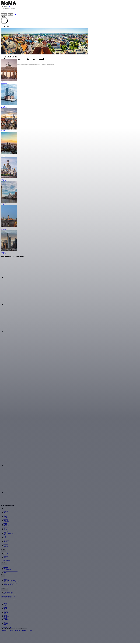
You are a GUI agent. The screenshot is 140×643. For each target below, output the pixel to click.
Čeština (5, 605)
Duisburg (6, 546)
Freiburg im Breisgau (8, 533)
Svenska (6, 623)
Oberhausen (6, 525)
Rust (5, 532)
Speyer (5, 524)
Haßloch (5, 542)
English (5, 603)
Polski (5, 620)
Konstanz (6, 541)
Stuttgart (5, 523)
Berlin (5, 508)
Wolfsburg (6, 534)
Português (6, 619)
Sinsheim (6, 538)
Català (5, 604)
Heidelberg (6, 521)
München (6, 511)
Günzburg (6, 527)
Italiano (5, 615)
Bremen (5, 528)
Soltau (5, 537)
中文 (5, 624)
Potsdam (5, 515)
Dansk (5, 607)
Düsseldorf (6, 517)
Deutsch (6, 608)
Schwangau (6, 530)
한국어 (5, 613)
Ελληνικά (6, 609)
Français (6, 612)
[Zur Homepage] (8, 6)
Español (6, 611)
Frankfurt (6, 519)
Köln (5, 512)
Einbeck (5, 545)
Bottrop (5, 529)
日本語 (5, 618)
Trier (5, 536)
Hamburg (6, 509)
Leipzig (5, 516)
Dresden (5, 513)
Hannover (6, 544)
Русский (6, 622)
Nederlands (6, 616)
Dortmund (6, 520)
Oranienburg (6, 540)
